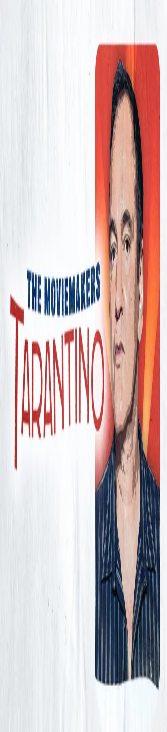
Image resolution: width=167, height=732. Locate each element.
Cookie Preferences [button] (23, 653)
